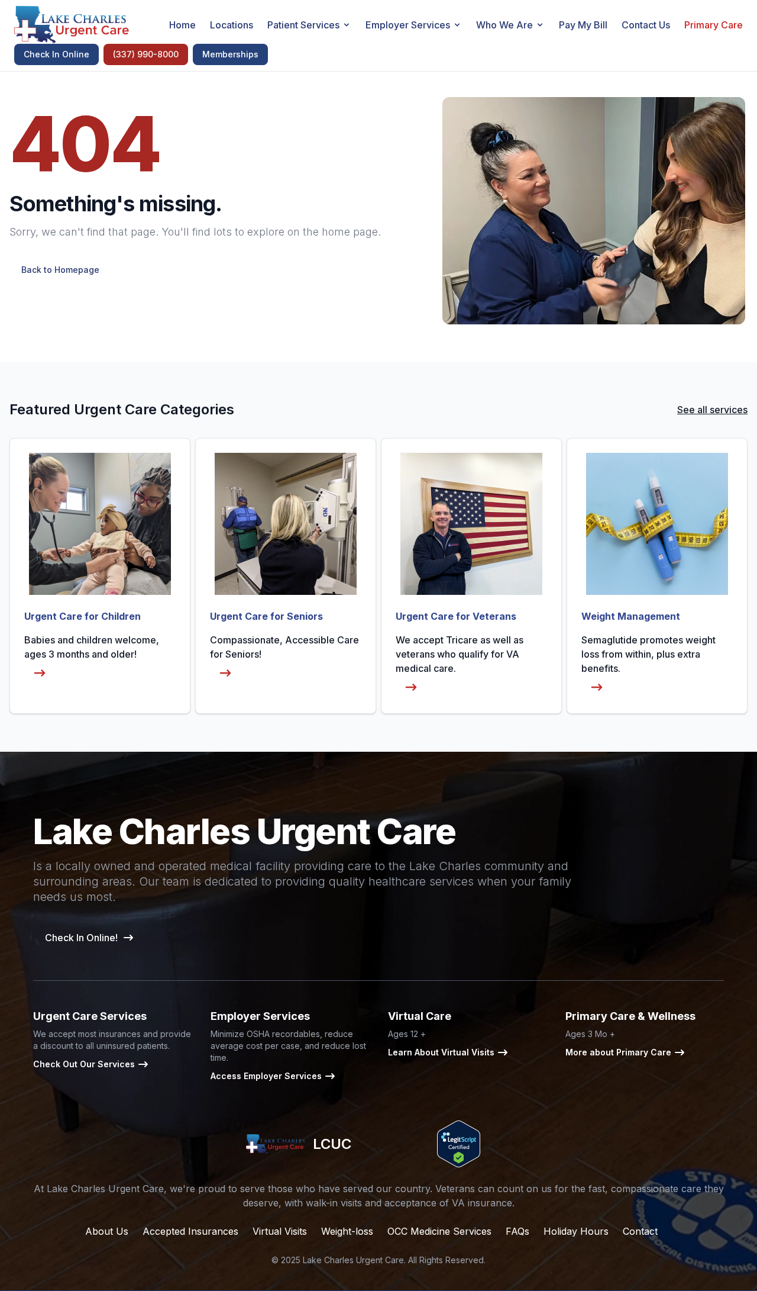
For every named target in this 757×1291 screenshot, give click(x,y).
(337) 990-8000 (146, 54)
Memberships (230, 54)
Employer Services (407, 25)
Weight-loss (347, 1231)
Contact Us (646, 25)
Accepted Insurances (190, 1231)
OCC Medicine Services (439, 1231)
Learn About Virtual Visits (441, 1052)
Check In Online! (81, 938)
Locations (231, 25)
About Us (106, 1231)
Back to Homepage (60, 270)
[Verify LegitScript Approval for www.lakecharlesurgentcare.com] (458, 1144)
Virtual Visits (280, 1231)
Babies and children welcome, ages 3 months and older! (91, 647)
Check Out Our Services (84, 1064)
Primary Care (713, 25)
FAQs (517, 1231)
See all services (712, 410)
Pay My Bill (583, 25)
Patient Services (303, 25)
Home (182, 25)
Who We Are (504, 25)
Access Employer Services (266, 1076)
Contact (640, 1231)
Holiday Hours (576, 1231)
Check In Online (56, 54)
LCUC (332, 1143)
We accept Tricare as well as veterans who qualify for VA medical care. (459, 654)
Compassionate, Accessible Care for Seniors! (284, 647)
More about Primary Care (618, 1052)
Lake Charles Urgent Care (353, 1260)
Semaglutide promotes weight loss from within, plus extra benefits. (648, 654)
